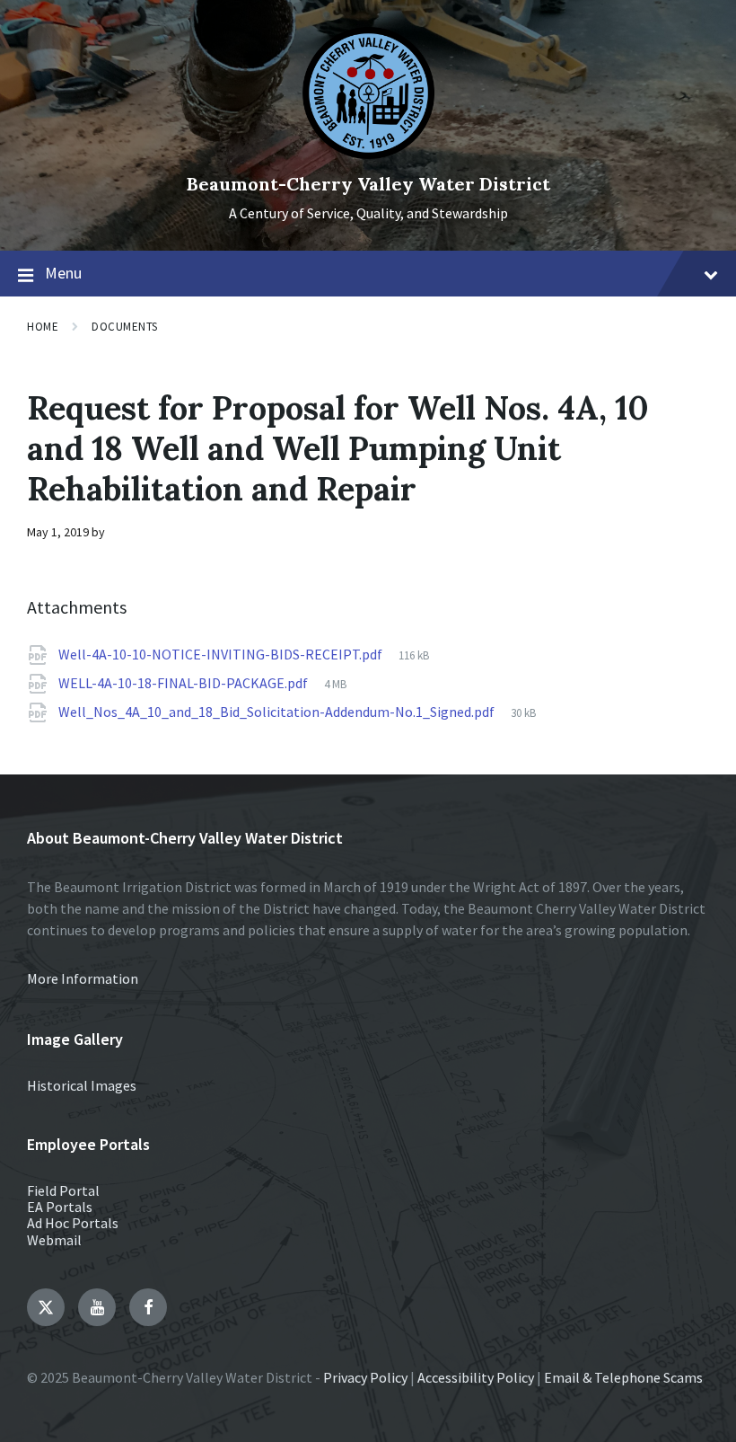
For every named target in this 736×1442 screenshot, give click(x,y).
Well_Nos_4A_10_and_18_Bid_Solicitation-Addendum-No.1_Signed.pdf (277, 712)
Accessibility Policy (475, 1377)
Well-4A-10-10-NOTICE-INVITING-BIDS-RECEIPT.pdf (221, 654)
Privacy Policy (365, 1377)
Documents (125, 326)
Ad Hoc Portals (72, 1223)
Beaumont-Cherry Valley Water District (368, 184)
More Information (82, 978)
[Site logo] (368, 154)
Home (42, 326)
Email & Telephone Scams (623, 1377)
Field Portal (63, 1190)
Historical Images (81, 1085)
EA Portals (59, 1207)
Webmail (54, 1240)
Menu (63, 272)
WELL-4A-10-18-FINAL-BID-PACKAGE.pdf (184, 683)
